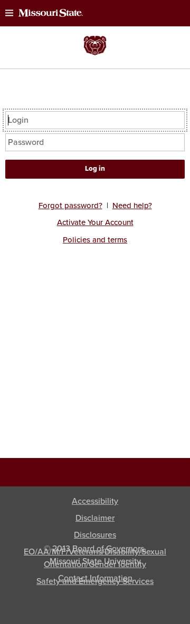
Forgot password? (70, 205)
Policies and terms (95, 240)
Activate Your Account (95, 222)
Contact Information (95, 578)
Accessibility (95, 501)
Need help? (132, 205)
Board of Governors (108, 548)
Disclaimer (95, 518)
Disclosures (95, 535)
